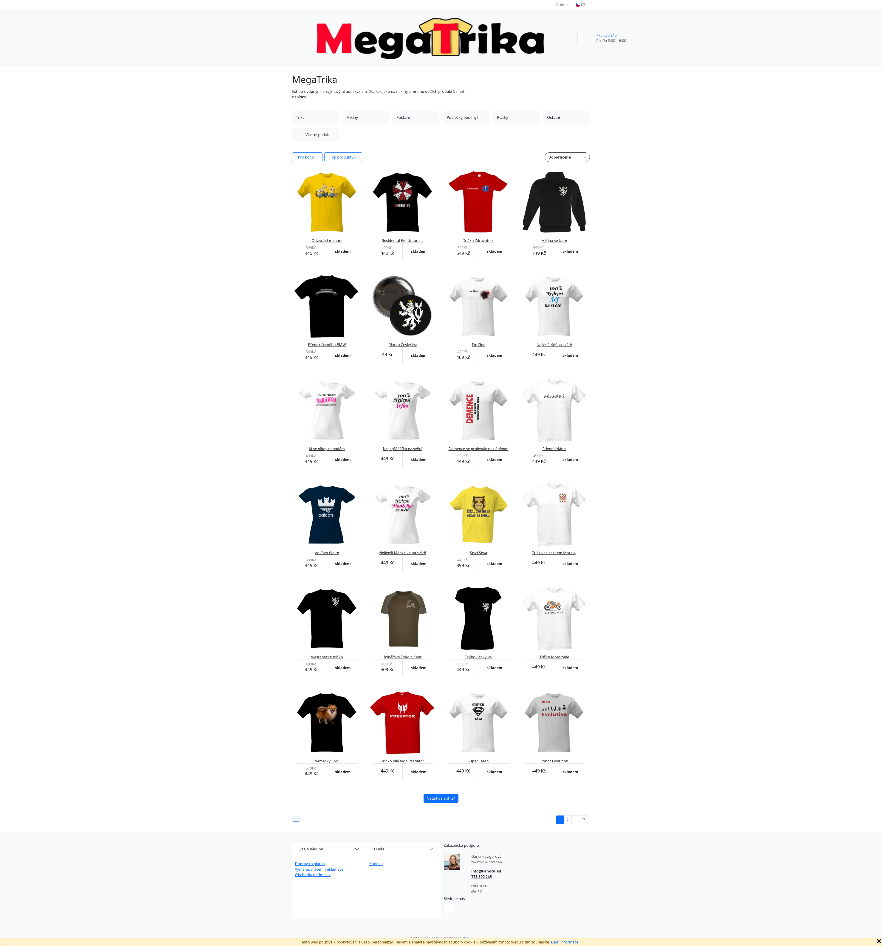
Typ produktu (342, 157)
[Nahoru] (296, 820)
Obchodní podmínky (313, 874)
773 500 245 (606, 35)
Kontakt (563, 4)
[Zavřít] (879, 941)
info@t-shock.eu (486, 871)
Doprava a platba (310, 863)
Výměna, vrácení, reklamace (319, 869)
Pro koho (306, 157)
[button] (580, 4)
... (575, 819)
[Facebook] (449, 908)
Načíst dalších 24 (441, 798)
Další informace (564, 942)
